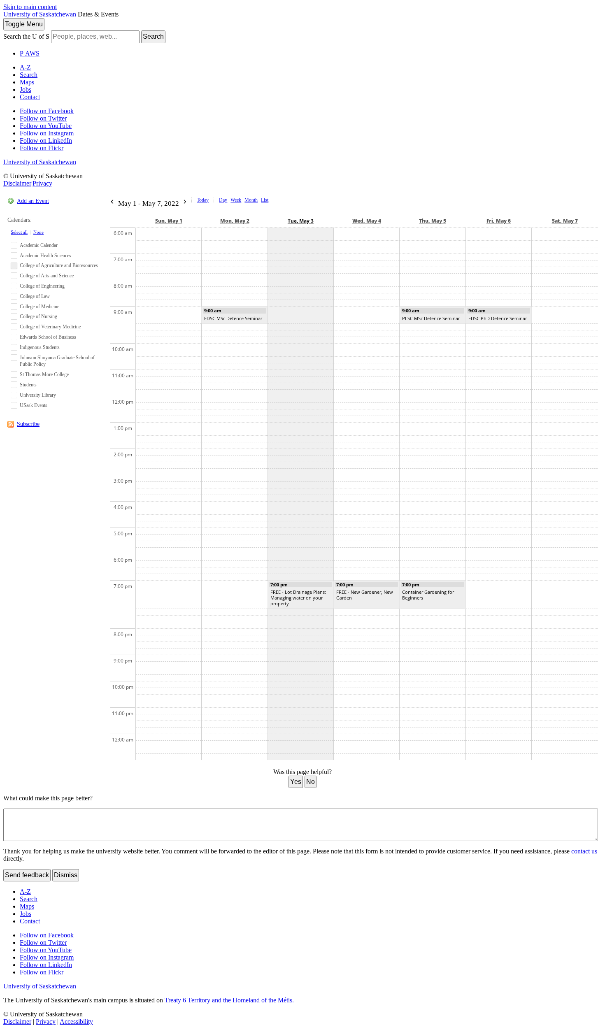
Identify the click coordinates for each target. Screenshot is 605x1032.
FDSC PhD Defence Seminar (497, 318)
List (264, 200)
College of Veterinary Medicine (50, 327)
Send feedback (27, 875)
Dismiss (65, 875)
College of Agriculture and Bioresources (59, 265)
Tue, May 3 (301, 220)
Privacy (42, 183)
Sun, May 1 (168, 220)
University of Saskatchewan (39, 14)
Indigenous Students (40, 347)
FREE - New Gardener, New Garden (364, 595)
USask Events (33, 405)
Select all (19, 232)
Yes (295, 781)
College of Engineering (42, 286)
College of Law (35, 296)
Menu (24, 24)
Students (28, 385)
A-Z (25, 67)
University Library (38, 395)
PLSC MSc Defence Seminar (431, 318)
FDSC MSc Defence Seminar (233, 318)
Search (153, 36)
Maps (27, 82)
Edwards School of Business (48, 337)
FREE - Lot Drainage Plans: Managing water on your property (298, 598)
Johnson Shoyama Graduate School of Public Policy (57, 361)
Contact (30, 96)
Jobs (25, 89)
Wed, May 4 (366, 220)
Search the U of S (26, 36)
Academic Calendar (39, 245)
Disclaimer (17, 183)
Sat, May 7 (565, 220)
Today (203, 200)
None (38, 232)
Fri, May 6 (498, 220)
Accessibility (76, 1021)
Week (235, 200)
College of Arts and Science (47, 276)
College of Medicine (39, 306)
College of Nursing (38, 316)
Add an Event (33, 201)
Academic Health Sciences (45, 255)
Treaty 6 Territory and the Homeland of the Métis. (229, 1000)
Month (251, 200)
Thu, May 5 (432, 220)
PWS (30, 53)
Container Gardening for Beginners (428, 595)
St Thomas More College (44, 374)
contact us (584, 851)
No (310, 781)
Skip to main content (30, 6)
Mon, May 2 (234, 220)
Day (223, 200)
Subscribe (28, 424)
